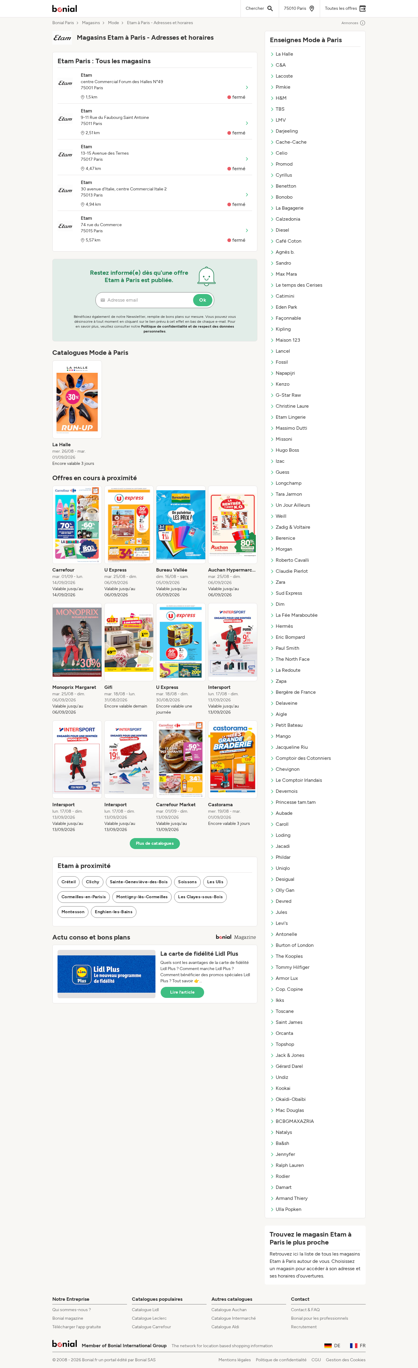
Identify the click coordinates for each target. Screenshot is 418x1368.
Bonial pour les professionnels (319, 1318)
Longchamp (288, 483)
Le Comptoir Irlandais (299, 780)
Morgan (284, 549)
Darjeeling (287, 131)
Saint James (289, 1022)
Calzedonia (288, 219)
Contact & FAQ (305, 1309)
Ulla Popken (288, 1209)
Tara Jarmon (289, 494)
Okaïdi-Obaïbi (291, 1099)
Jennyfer (285, 1154)
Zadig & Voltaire (293, 527)
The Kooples (289, 956)
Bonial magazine (67, 1318)
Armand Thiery (292, 1198)
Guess (282, 472)
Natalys (284, 1132)
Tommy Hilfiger (292, 967)
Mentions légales (234, 1359)
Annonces (349, 23)
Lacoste (284, 76)
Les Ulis (215, 881)
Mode (113, 23)
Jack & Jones (290, 1055)
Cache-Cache (291, 142)
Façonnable (288, 318)
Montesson (73, 911)
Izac (280, 461)
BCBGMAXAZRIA (295, 1121)
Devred (283, 901)
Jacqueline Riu (292, 747)
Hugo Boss (287, 450)
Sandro (283, 263)
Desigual (285, 879)
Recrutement (304, 1326)
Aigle (281, 714)
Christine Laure (292, 406)
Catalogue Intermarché (233, 1318)
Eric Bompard (290, 637)
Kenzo (282, 384)
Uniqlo (283, 868)
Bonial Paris (63, 23)
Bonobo (284, 197)
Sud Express (289, 593)
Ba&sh (282, 1143)
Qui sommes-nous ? (71, 1309)
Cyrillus (284, 175)
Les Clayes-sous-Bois (200, 896)
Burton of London (295, 945)
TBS (280, 109)
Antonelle (286, 934)
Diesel (282, 230)
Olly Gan (285, 890)
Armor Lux (287, 978)
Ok (202, 300)
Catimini (285, 296)
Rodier (283, 1176)
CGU (316, 1359)
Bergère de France (296, 692)
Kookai (283, 1088)
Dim (280, 604)
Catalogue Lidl (145, 1309)
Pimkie (283, 87)
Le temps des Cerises (299, 285)
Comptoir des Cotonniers (303, 758)
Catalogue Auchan (229, 1309)
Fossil (282, 362)
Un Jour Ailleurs (293, 505)
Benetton (286, 186)
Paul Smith (287, 648)
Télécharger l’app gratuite (76, 1326)
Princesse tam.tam (296, 802)
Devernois (286, 791)
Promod (284, 164)
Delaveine (286, 703)
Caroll (282, 824)
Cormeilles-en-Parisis (84, 896)
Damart (284, 1187)
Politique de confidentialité (281, 1359)
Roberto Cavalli (292, 560)
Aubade (284, 813)
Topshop (285, 1044)
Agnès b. (285, 252)
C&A (281, 65)
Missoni (284, 439)
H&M (281, 98)
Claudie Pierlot (292, 571)
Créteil (69, 881)
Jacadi (283, 846)
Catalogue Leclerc (149, 1318)
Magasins (91, 23)
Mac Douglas (290, 1110)
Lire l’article (182, 992)
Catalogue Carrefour (151, 1326)
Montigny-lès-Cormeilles (142, 896)
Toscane (285, 1011)
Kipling (283, 329)
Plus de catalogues (155, 843)
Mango (283, 736)
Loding (283, 835)
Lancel (283, 351)
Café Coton (288, 241)
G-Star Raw (288, 395)
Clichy (92, 881)
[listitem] (77, 413)
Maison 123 (288, 340)
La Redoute (288, 670)
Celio (281, 153)
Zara (280, 582)
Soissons (187, 881)
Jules (281, 912)
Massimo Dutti (291, 428)
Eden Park (286, 307)
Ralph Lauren (290, 1165)
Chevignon (288, 769)
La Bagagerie (290, 208)
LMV (281, 120)
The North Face (293, 659)
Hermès (284, 626)
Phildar (283, 857)
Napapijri (285, 373)
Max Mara (286, 274)
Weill (281, 516)
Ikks (280, 1000)
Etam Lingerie (291, 417)
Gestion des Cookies (346, 1359)
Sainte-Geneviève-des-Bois (139, 881)
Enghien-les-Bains (113, 911)
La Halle (284, 54)
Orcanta (284, 1033)
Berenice (285, 538)
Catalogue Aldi (225, 1326)
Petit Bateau (289, 725)
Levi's (282, 923)
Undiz (282, 1077)
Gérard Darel (289, 1066)
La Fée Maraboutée (297, 615)
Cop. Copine (289, 989)
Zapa (281, 681)
